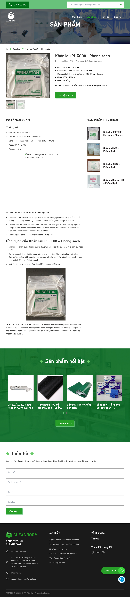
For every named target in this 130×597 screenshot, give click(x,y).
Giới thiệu (77, 16)
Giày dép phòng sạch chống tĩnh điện (64, 544)
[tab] (63, 413)
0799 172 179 (16, 572)
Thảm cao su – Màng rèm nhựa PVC (63, 553)
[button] (65, 95)
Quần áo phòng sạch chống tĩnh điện (64, 539)
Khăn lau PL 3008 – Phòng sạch (38, 49)
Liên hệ (117, 16)
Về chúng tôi (98, 533)
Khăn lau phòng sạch (93, 61)
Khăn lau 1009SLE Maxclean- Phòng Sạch (112, 135)
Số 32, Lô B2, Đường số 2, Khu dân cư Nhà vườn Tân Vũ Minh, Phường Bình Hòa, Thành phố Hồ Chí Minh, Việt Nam (24, 562)
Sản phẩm (91, 16)
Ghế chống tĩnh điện (57, 562)
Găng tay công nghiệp (58, 549)
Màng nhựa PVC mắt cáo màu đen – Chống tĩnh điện (49, 408)
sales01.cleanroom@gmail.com (24, 579)
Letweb (47, 593)
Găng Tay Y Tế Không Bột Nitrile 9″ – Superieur (108, 408)
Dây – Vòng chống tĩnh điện (60, 558)
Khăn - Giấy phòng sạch (74, 61)
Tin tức (105, 16)
